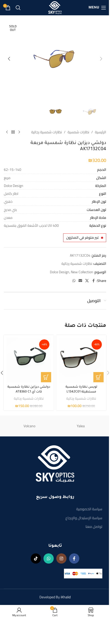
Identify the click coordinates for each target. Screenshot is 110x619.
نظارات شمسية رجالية (46, 132)
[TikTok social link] (36, 558)
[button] (101, 59)
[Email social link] (80, 280)
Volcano (29, 426)
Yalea (81, 426)
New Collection (82, 272)
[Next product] (7, 132)
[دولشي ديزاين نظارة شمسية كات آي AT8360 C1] (28, 360)
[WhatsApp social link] (74, 280)
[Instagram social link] (61, 558)
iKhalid (66, 597)
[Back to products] (13, 132)
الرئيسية (100, 132)
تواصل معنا (93, 526)
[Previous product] (19, 132)
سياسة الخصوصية (89, 509)
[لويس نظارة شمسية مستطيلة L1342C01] (81, 360)
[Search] (18, 8)
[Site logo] (55, 7)
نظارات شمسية (78, 132)
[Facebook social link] (93, 280)
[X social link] (87, 280)
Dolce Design (59, 272)
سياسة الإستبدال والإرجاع (83, 518)
